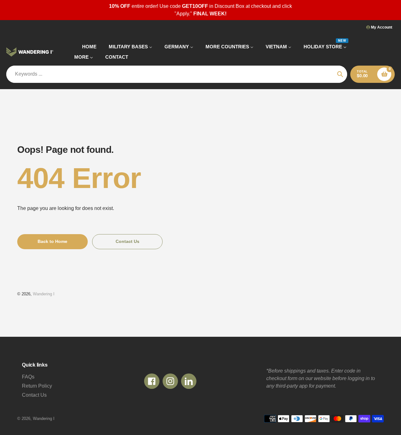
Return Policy (37, 386)
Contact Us (34, 395)
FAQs (28, 376)
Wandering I (44, 294)
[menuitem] (85, 46)
